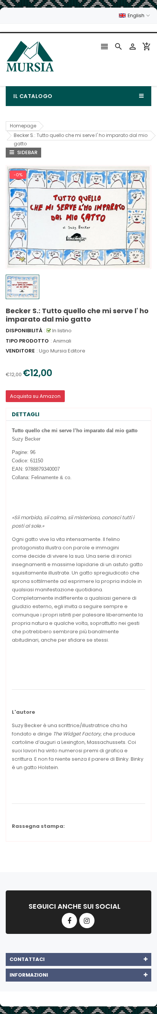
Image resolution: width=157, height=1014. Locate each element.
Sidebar (26, 152)
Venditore (20, 350)
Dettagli (25, 414)
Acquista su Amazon (35, 396)
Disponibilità (24, 330)
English (137, 15)
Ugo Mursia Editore (62, 350)
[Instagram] (87, 920)
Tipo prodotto (27, 340)
